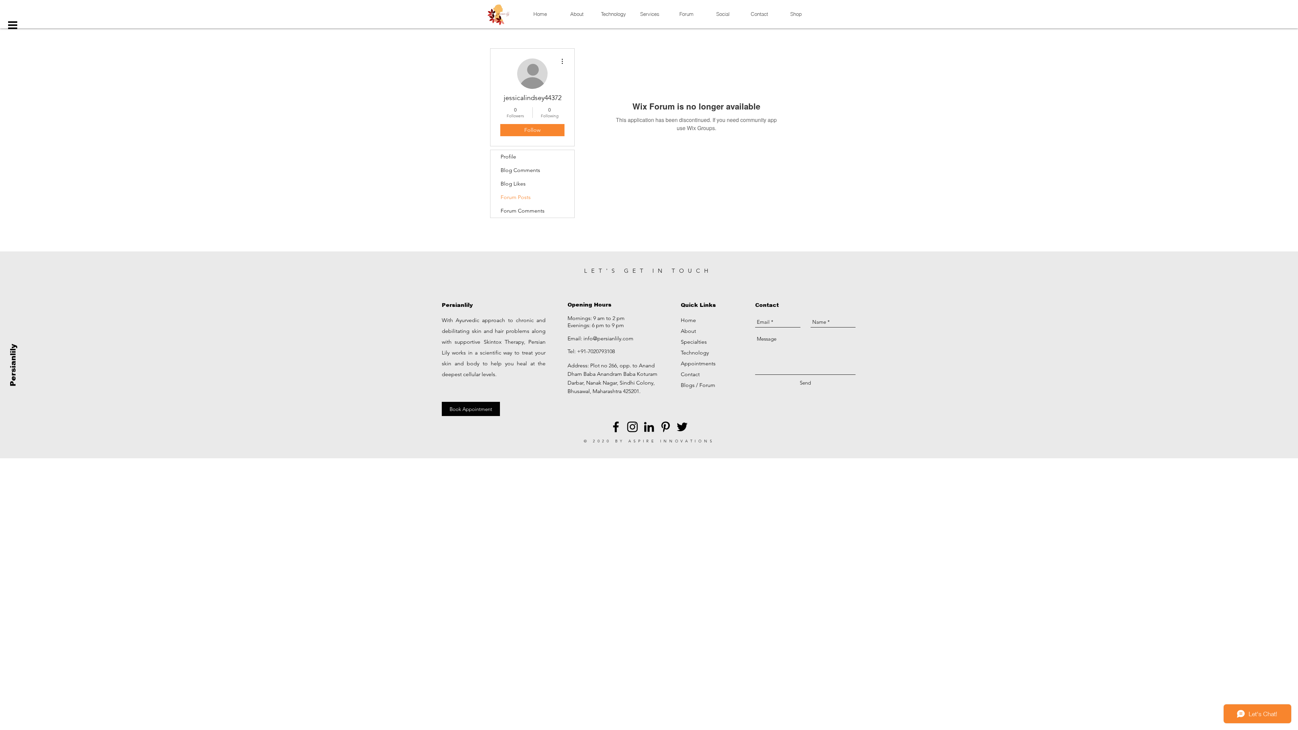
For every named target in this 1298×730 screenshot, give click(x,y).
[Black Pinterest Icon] (665, 427)
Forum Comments (523, 211)
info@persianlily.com (608, 338)
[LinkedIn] (649, 427)
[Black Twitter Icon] (682, 427)
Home (688, 320)
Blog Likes (513, 183)
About (688, 331)
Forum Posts (516, 197)
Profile (508, 156)
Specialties (694, 342)
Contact (690, 374)
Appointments (698, 363)
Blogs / (690, 385)
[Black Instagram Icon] (632, 427)
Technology (695, 352)
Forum (707, 385)
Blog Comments (520, 170)
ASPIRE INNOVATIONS (671, 441)
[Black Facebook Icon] (616, 427)
